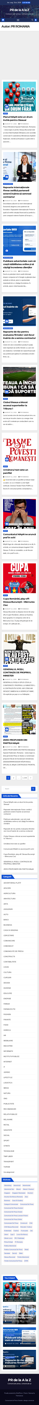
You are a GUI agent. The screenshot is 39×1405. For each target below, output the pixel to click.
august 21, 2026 (11, 477)
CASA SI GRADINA (11, 930)
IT (4, 1067)
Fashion (16, 1230)
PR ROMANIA (24, 124)
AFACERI (7, 888)
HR (5, 1035)
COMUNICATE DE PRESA (14, 951)
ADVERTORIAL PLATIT (12, 883)
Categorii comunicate (11, 1204)
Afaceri (18, 1189)
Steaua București (9, 1257)
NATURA (7, 1093)
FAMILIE (7, 1004)
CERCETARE (9, 935)
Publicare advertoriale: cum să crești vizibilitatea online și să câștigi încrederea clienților (19, 264)
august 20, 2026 (11, 541)
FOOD (6, 1025)
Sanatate (7, 1253)
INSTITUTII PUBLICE (12, 1056)
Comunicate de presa (11, 1223)
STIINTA (7, 1146)
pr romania (18, 1242)
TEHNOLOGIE (9, 1151)
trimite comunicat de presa (13, 1261)
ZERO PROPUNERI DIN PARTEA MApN (19, 869)
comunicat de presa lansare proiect (16, 1215)
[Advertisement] (19, 51)
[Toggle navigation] (18, 20)
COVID (6, 967)
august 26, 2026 (11, 200)
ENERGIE (7, 998)
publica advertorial (10, 1246)
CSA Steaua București (11, 1227)
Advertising (7, 1185)
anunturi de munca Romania (13, 1197)
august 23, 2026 (11, 412)
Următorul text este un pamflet (14, 844)
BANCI (6, 920)
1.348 (24, 778)
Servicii (14, 1253)
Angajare (7, 1193)
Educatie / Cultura (26, 1227)
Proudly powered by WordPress (13, 1393)
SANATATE (8, 1130)
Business (7, 1200)
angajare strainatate (18, 1193)
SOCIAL (7, 1135)
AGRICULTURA (9, 893)
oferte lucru (8, 1238)
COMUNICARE (9, 941)
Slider (21, 1253)
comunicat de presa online (13, 1219)
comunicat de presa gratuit (13, 1212)
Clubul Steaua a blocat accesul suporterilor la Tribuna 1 (15, 405)
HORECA (7, 1030)
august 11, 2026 (11, 679)
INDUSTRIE (8, 1046)
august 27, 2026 (11, 124)
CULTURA (7, 972)
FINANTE (7, 1020)
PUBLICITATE (9, 1104)
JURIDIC (7, 1072)
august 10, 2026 (11, 747)
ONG (5, 1098)
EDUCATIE (8, 993)
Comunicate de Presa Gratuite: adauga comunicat (19, 1400)
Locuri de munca (22, 1234)
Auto (26, 1197)
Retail (26, 1249)
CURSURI (7, 977)
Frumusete (24, 1230)
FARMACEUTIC (10, 1009)
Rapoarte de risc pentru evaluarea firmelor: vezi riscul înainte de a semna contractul (19, 334)
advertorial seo (9, 1189)
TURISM (7, 1167)
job (31, 1230)
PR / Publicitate (19, 1238)
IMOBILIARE (8, 1041)
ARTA (6, 904)
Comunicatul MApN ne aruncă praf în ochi (19, 849)
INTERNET (8, 1062)
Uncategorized (8, 183)
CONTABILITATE (10, 962)
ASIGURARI (8, 909)
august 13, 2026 (11, 609)
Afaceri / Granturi (28, 1189)
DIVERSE (7, 988)
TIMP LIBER (8, 1156)
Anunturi (30, 1193)
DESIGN (7, 983)
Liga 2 (12, 1234)
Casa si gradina (17, 1200)
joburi (6, 1234)
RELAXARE (8, 1119)
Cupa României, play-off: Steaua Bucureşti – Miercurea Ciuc (18, 601)
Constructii (23, 1223)
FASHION (7, 1014)
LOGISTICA (8, 1083)
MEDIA (6, 1088)
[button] (32, 20)
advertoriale (26, 1185)
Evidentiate (7, 1230)
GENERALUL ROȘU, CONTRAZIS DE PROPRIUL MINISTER (17, 672)
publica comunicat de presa (13, 1249)
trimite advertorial (23, 1257)
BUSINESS (8, 925)
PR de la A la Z (19, 10)
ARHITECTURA (10, 899)
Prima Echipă (8, 1242)
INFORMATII (8, 1051)
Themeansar (19, 1395)
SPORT (5, 113)
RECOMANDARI (10, 1109)
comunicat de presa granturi (13, 1208)
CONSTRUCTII (9, 956)
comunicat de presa (26, 1204)
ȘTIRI (26, 1261)
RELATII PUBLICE (10, 1114)
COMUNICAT (9, 946)
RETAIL (6, 1125)
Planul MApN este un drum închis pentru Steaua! (17, 1295)
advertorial (17, 1185)
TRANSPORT (9, 1161)
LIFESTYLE (8, 1077)
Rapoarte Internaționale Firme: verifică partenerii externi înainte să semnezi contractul (18, 812)
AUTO (6, 914)
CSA (31, 1223)
